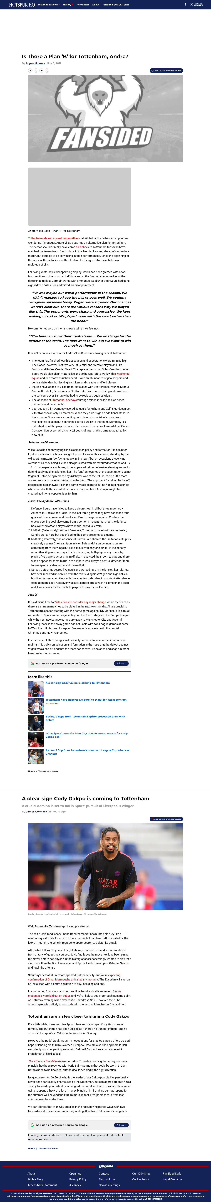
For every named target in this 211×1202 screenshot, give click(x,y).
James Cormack (36, 811)
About (95, 4)
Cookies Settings (109, 1185)
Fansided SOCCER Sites (115, 4)
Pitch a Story (35, 1179)
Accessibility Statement (42, 1185)
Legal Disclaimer (173, 1179)
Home (31, 771)
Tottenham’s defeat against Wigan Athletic (54, 238)
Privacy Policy (77, 1179)
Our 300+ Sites (141, 1173)
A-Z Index (75, 1185)
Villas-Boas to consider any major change (80, 602)
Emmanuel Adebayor (65, 400)
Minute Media (24, 1193)
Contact (104, 1173)
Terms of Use (107, 1179)
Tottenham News (48, 771)
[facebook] (185, 4)
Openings (75, 1173)
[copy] (47, 70)
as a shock (82, 247)
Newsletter (83, 4)
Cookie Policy (140, 1179)
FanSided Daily (172, 1173)
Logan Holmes (35, 63)
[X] (191, 4)
